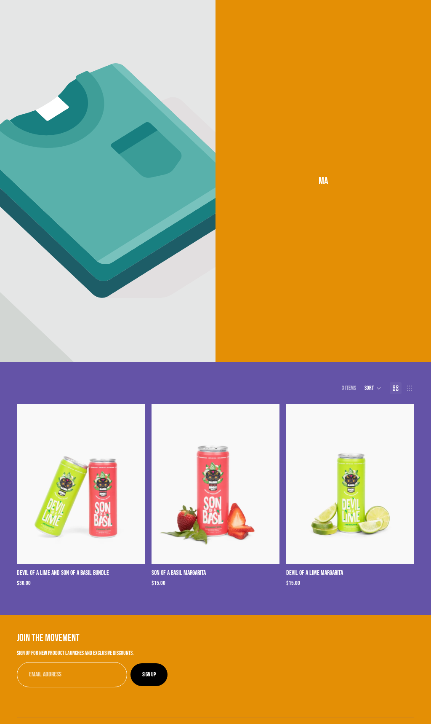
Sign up (149, 674)
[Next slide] (132, 484)
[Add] (131, 551)
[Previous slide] (29, 484)
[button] (372, 388)
